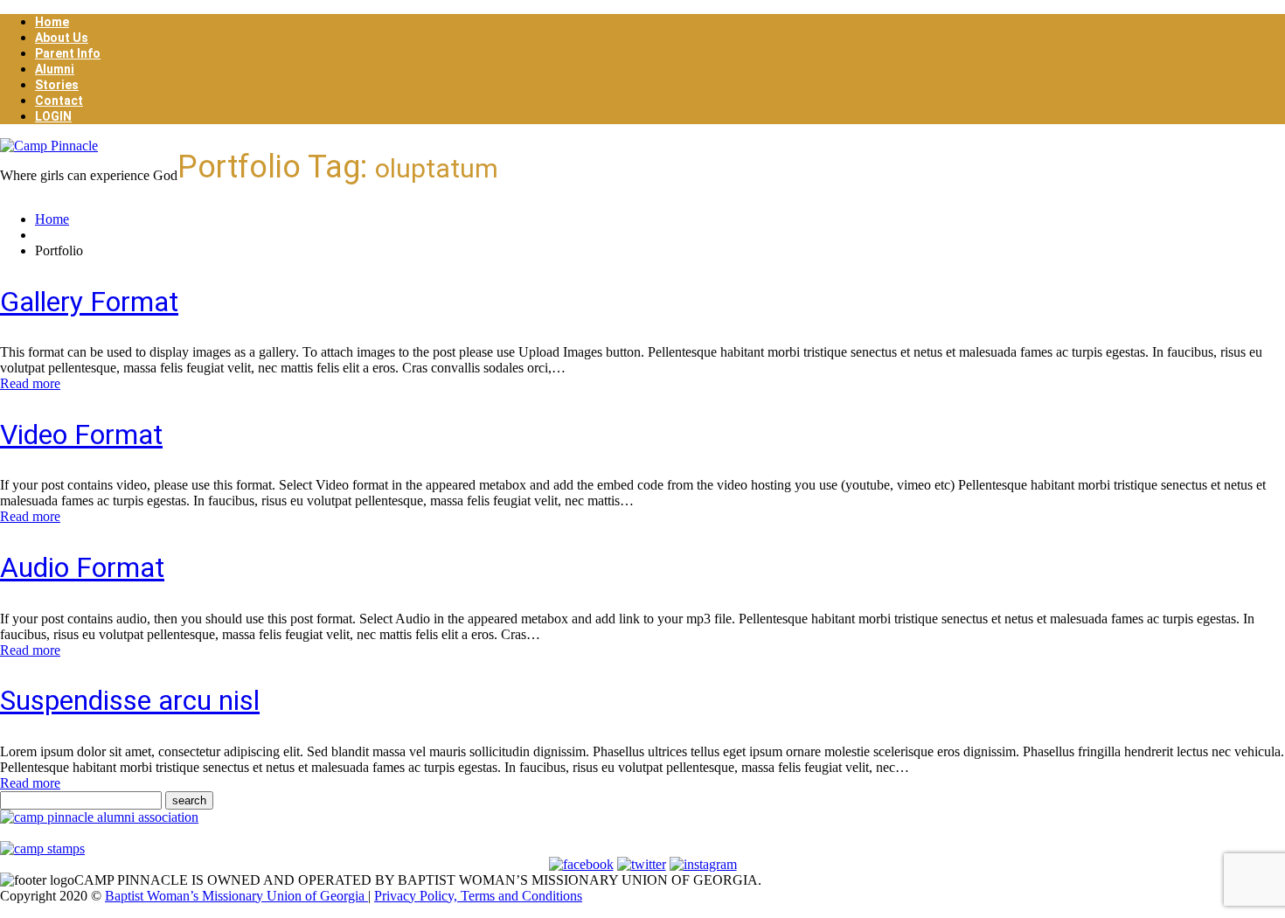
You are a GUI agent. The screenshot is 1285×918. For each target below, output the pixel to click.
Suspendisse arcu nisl (130, 700)
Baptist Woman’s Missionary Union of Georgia (236, 895)
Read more (30, 383)
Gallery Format (89, 301)
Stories (57, 85)
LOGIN (53, 116)
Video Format (81, 434)
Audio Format (82, 567)
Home (52, 22)
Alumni (54, 69)
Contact (59, 101)
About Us (61, 38)
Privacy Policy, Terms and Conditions (478, 895)
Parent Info (68, 53)
